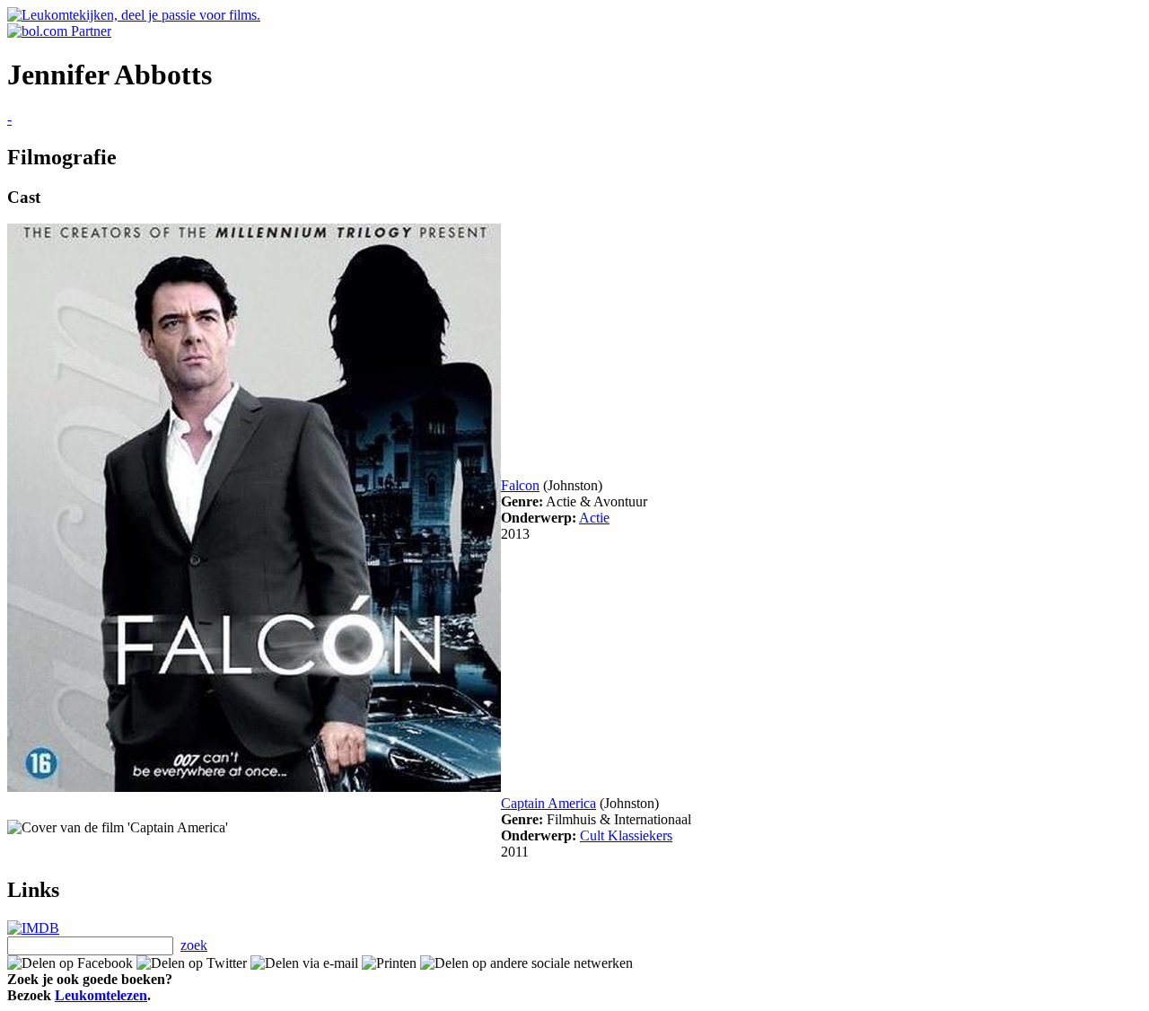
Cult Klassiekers (626, 835)
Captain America (548, 803)
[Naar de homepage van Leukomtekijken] (133, 14)
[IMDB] (33, 928)
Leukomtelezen (101, 995)
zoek (193, 945)
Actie (594, 517)
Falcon (520, 485)
